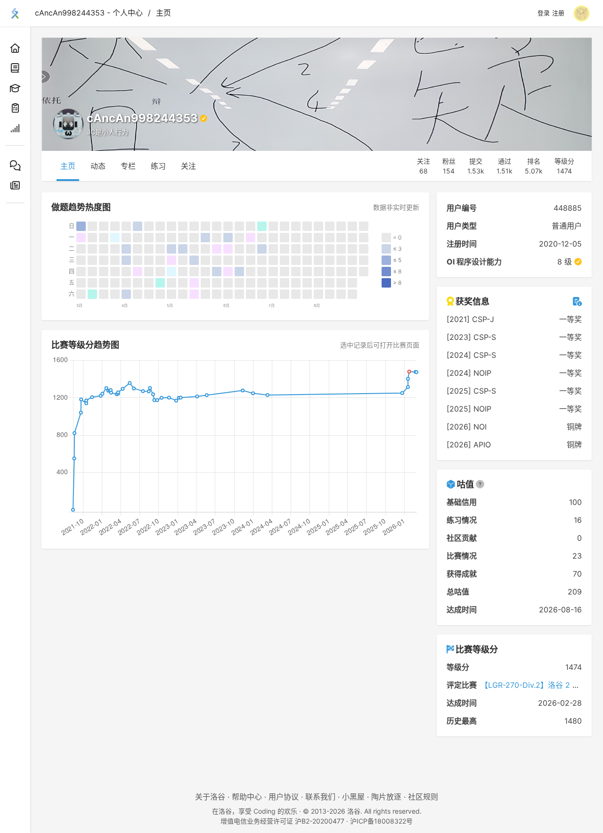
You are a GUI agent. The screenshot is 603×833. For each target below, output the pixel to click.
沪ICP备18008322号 (381, 821)
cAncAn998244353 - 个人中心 (89, 12)
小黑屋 (353, 796)
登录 (544, 13)
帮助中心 (247, 796)
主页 (163, 12)
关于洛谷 (210, 796)
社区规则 (423, 796)
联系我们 (320, 796)
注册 (558, 13)
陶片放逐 (386, 796)
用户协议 (284, 796)
